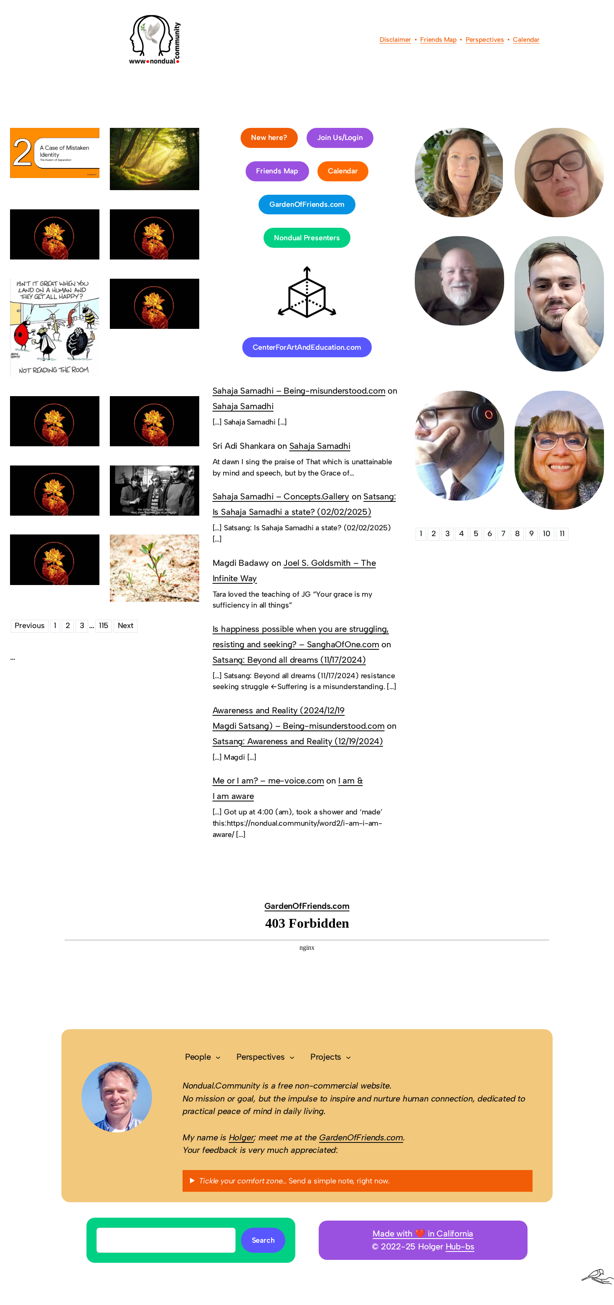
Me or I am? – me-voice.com (268, 781)
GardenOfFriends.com (307, 204)
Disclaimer (395, 39)
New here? (269, 137)
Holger (241, 1137)
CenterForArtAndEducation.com (307, 347)
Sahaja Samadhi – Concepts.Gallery (281, 496)
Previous (29, 625)
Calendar (526, 39)
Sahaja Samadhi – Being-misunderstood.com (299, 391)
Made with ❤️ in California (423, 1234)
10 (547, 533)
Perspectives (485, 39)
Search (263, 1240)
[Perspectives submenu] (291, 1057)
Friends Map (438, 39)
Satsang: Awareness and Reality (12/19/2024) (298, 741)
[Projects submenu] (348, 1057)
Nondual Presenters (307, 237)
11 (562, 533)
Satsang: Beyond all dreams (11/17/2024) (289, 660)
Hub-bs (460, 1246)
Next (126, 625)
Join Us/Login (340, 137)
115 (103, 625)
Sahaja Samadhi (243, 406)
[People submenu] (218, 1057)
